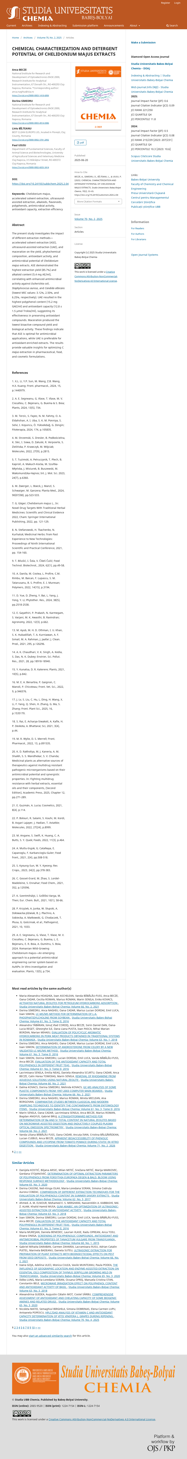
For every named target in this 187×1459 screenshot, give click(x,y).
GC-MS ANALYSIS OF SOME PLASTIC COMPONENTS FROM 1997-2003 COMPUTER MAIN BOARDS (67, 1089)
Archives (27, 25)
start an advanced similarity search (50, 1335)
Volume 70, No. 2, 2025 (49, 37)
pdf (82, 142)
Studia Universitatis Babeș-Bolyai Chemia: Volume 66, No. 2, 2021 (59, 1006)
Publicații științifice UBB (145, 206)
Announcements (114, 25)
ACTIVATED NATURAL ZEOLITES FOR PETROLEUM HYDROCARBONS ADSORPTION (68, 1003)
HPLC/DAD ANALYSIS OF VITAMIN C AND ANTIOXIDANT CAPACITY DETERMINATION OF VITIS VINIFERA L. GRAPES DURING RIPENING (66, 1314)
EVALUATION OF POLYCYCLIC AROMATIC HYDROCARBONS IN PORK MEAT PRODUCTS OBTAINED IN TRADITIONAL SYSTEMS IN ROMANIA (69, 1036)
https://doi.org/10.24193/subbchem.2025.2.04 (40, 183)
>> (20, 1151)
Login (177, 2)
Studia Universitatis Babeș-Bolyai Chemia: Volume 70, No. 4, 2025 (59, 1320)
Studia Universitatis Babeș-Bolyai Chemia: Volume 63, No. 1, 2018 (77, 1039)
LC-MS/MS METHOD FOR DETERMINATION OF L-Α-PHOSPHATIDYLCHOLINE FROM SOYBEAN (58, 1015)
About (134, 25)
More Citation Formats (89, 201)
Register (165, 2)
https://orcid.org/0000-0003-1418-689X (30, 95)
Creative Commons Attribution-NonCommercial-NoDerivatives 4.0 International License (96, 276)
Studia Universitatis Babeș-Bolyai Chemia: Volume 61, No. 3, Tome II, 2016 (65, 1019)
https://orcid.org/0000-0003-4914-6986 (30, 123)
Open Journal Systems (144, 254)
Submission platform (85, 25)
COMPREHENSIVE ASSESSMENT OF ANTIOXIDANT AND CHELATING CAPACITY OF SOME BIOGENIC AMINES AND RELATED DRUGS (68, 1298)
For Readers (137, 228)
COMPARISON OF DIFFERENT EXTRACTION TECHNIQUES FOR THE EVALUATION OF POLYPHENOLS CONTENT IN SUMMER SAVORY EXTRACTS (69, 1193)
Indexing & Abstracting (52, 25)
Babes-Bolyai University (145, 179)
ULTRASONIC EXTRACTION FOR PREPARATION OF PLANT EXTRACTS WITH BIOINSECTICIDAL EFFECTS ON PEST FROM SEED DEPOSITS (66, 1254)
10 (33, 1327)
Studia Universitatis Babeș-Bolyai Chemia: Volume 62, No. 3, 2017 (69, 1197)
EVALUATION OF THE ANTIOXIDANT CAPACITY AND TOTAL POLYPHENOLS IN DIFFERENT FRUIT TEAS (62, 1063)
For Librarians (138, 239)
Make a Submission (143, 42)
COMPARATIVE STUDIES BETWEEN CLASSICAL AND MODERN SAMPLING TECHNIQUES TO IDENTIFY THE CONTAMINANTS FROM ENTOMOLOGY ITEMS (69, 1105)
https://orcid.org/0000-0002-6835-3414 (30, 167)
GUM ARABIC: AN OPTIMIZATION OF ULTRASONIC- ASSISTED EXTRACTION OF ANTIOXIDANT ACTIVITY (69, 1208)
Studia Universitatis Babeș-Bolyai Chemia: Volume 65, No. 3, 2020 (80, 1276)
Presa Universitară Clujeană (148, 193)
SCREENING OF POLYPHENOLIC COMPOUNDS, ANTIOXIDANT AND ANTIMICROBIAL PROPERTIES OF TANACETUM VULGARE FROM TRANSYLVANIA (68, 1237)
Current (11, 25)
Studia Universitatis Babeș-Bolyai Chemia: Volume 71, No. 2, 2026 (75, 1145)
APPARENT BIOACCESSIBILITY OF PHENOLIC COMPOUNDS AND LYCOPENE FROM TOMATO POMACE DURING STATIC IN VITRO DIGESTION (69, 1142)
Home (15, 37)
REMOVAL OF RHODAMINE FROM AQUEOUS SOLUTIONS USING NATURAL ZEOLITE (67, 1078)
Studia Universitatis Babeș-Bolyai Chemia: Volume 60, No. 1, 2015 (59, 1243)
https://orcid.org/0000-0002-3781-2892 (30, 140)
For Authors (137, 233)
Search (173, 25)
